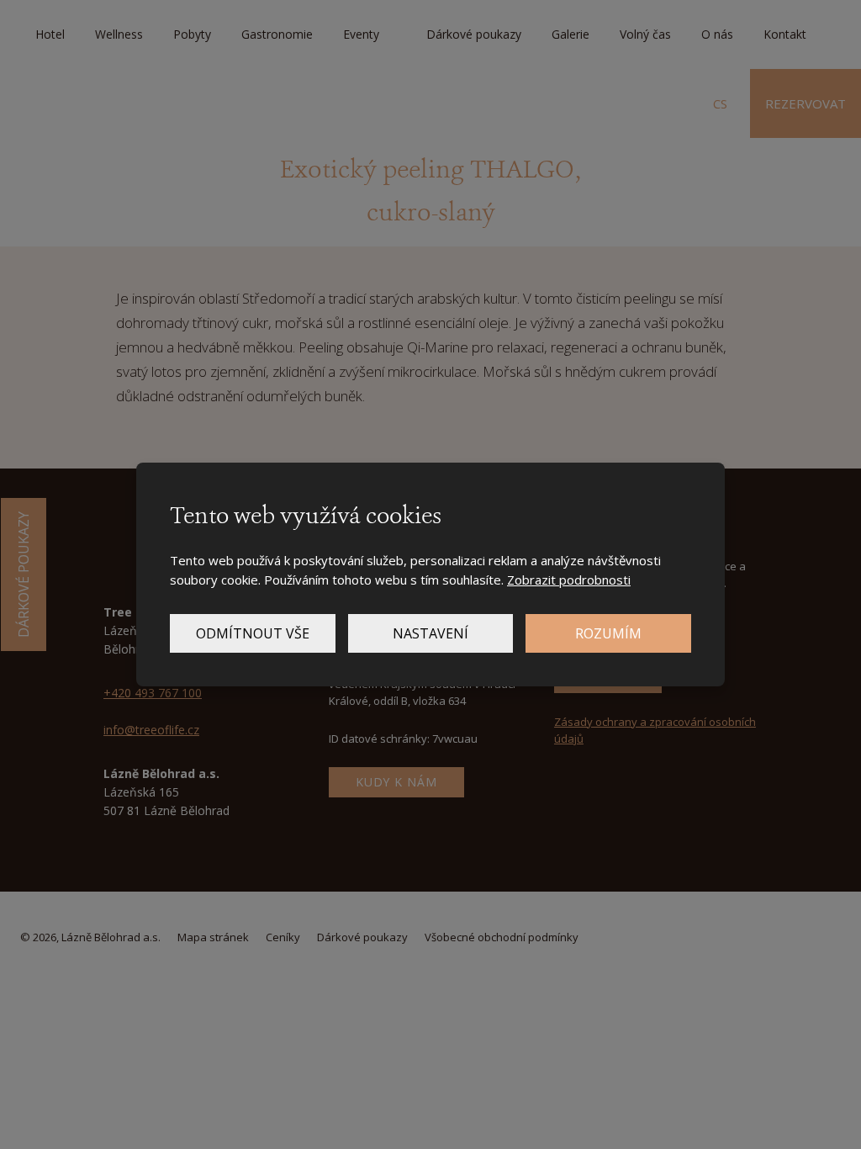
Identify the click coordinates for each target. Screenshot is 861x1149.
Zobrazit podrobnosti (569, 579)
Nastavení (430, 633)
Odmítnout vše (252, 633)
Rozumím (608, 633)
